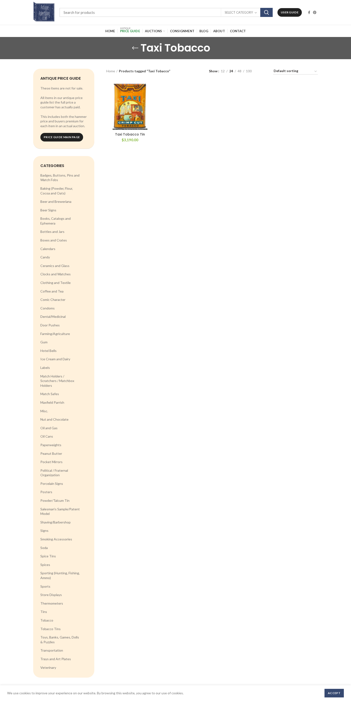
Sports (45, 586)
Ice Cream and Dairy (55, 359)
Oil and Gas (49, 428)
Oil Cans (46, 436)
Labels (45, 368)
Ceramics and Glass (54, 266)
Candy (45, 257)
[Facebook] (309, 12)
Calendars (47, 249)
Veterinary (48, 667)
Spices (45, 565)
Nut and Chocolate (54, 419)
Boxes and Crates (53, 240)
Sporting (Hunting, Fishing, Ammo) (60, 575)
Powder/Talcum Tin (54, 500)
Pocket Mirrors (51, 462)
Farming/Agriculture (55, 334)
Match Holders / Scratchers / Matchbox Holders (57, 380)
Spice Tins (48, 556)
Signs (44, 530)
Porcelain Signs (51, 483)
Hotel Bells (48, 351)
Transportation (51, 650)
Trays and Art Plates (55, 659)
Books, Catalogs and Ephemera (55, 220)
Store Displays (51, 595)
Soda (44, 548)
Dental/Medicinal (53, 316)
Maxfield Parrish (52, 402)
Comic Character (52, 300)
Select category (239, 12)
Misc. (44, 411)
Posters (46, 492)
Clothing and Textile (55, 283)
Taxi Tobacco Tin (130, 134)
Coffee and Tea (52, 291)
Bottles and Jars (52, 232)
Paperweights (50, 445)
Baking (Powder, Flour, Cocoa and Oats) (56, 190)
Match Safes (49, 394)
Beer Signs (48, 210)
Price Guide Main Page (62, 137)
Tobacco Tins (50, 629)
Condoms (47, 308)
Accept (334, 693)
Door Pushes (50, 325)
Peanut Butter (51, 453)
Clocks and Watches (55, 274)
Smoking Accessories (56, 539)
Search (266, 12)
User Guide (289, 12)
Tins (43, 612)
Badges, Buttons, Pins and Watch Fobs (60, 177)
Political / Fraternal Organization (54, 472)
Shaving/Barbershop (55, 522)
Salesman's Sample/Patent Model (60, 511)
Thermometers (51, 603)
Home (110, 71)
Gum (44, 342)
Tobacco (46, 620)
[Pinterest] (315, 12)
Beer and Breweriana (55, 201)
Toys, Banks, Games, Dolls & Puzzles (59, 639)
